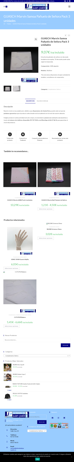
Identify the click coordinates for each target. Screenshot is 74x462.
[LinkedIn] (69, 1)
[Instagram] (67, 1)
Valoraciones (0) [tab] (42, 101)
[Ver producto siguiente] (69, 35)
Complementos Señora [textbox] (36, 356)
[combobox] (37, 355)
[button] (35, 39)
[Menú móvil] (69, 6)
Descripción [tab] (30, 101)
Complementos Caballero (14, 315)
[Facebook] (65, 1)
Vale (37, 459)
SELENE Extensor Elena (54, 229)
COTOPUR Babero (20, 317)
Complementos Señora (54, 89)
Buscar (65, 345)
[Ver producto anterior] (65, 35)
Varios (25, 257)
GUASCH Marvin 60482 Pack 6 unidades (19, 200)
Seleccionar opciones (45, 209)
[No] (72, 457)
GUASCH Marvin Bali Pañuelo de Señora (54, 200)
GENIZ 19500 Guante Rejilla (20, 259)
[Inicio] (4, 24)
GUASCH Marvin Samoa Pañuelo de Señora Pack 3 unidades (29, 24)
